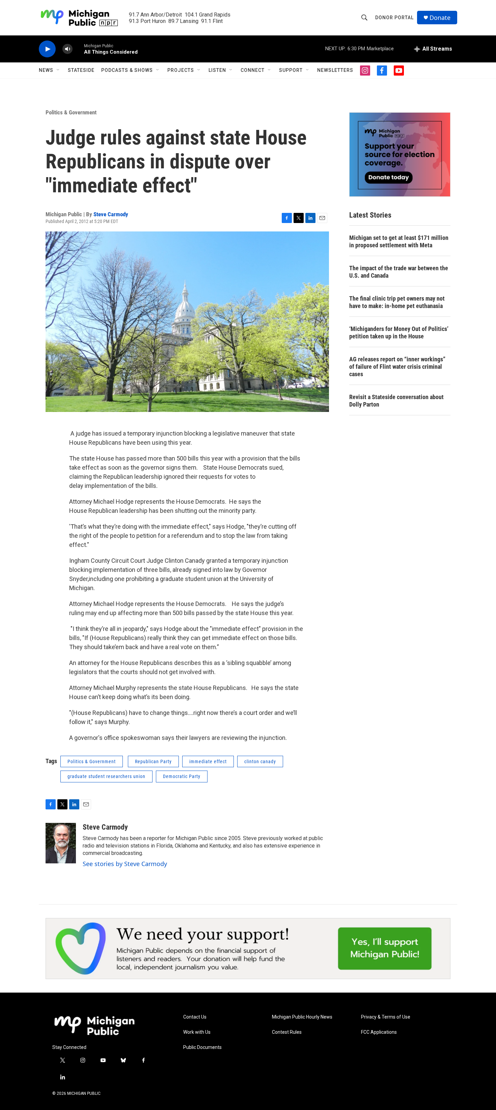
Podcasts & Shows (127, 70)
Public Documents (202, 1047)
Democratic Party (181, 776)
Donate (440, 17)
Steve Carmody (110, 214)
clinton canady (260, 761)
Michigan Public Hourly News (302, 1017)
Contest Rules (287, 1032)
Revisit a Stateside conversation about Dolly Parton (396, 400)
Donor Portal (394, 17)
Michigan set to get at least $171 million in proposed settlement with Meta (398, 241)
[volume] (67, 49)
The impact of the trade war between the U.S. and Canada (398, 272)
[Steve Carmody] (61, 843)
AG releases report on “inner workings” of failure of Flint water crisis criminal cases (397, 367)
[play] (47, 49)
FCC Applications (379, 1032)
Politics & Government (71, 112)
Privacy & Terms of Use (385, 1017)
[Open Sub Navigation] (58, 70)
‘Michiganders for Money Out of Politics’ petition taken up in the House (398, 332)
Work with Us (197, 1032)
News (46, 70)
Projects (180, 70)
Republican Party (153, 761)
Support (291, 70)
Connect (253, 70)
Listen (217, 70)
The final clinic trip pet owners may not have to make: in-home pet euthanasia (397, 302)
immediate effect (208, 761)
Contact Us (194, 1017)
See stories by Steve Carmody (125, 864)
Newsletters (335, 70)
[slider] (78, 48)
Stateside (81, 70)
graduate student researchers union (106, 776)
